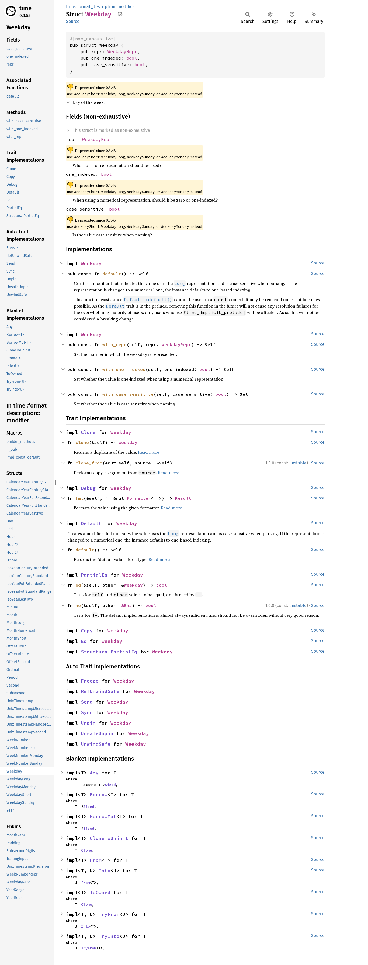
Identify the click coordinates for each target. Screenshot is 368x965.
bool (131, 58)
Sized (110, 784)
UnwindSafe (95, 744)
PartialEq (94, 575)
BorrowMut (103, 816)
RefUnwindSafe (100, 691)
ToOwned (100, 892)
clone (82, 442)
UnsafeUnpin (97, 733)
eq (78, 585)
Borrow (98, 794)
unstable (298, 463)
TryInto (109, 936)
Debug (88, 488)
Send (87, 702)
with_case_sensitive (128, 394)
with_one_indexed (123, 369)
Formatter (139, 498)
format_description (96, 6)
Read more (148, 452)
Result (183, 498)
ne (78, 605)
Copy (87, 631)
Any (94, 773)
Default (91, 523)
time (25, 8)
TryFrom (109, 914)
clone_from (88, 463)
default (111, 273)
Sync (87, 712)
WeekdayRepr (122, 51)
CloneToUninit (109, 838)
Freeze (90, 681)
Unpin (88, 723)
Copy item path (120, 14)
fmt (79, 498)
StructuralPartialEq (109, 652)
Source (72, 21)
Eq (84, 641)
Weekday (91, 263)
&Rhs (126, 605)
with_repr (114, 344)
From (96, 860)
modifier (125, 6)
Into (104, 870)
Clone (88, 432)
